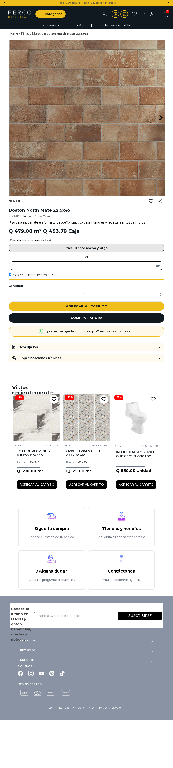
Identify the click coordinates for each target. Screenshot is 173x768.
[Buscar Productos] (104, 14)
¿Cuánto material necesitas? (30, 240)
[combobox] (88, 14)
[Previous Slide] (5, 2)
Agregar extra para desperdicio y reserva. (34, 274)
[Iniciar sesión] (155, 14)
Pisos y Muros (31, 34)
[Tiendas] (143, 14)
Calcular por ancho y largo (87, 248)
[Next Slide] (168, 2)
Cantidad (16, 285)
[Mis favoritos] (134, 14)
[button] (49, 14)
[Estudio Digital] (124, 14)
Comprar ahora (87, 318)
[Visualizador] (115, 14)
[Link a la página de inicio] (14, 33)
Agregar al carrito (86, 306)
